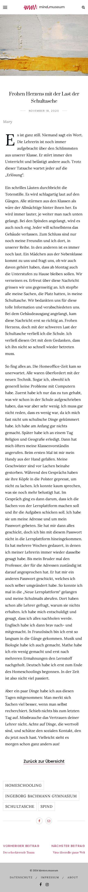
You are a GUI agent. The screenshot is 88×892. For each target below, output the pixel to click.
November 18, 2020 (44, 110)
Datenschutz (21, 877)
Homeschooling (23, 785)
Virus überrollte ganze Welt (69, 852)
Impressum (50, 877)
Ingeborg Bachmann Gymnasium (41, 796)
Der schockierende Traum (18, 852)
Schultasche (19, 806)
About (73, 877)
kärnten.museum (48, 870)
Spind (47, 806)
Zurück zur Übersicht (44, 761)
